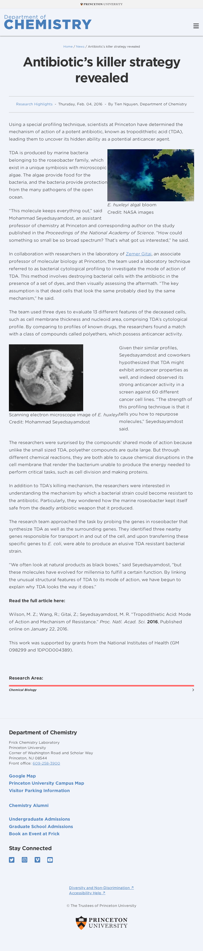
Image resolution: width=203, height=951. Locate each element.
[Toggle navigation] (196, 26)
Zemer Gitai (139, 253)
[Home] (48, 22)
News (80, 46)
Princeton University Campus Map (46, 783)
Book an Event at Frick (34, 833)
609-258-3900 (46, 763)
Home (68, 46)
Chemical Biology (22, 690)
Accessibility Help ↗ (87, 893)
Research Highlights (34, 104)
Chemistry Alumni (29, 805)
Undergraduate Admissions (39, 819)
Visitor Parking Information (39, 790)
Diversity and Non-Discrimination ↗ (101, 888)
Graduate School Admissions (41, 826)
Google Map (22, 775)
